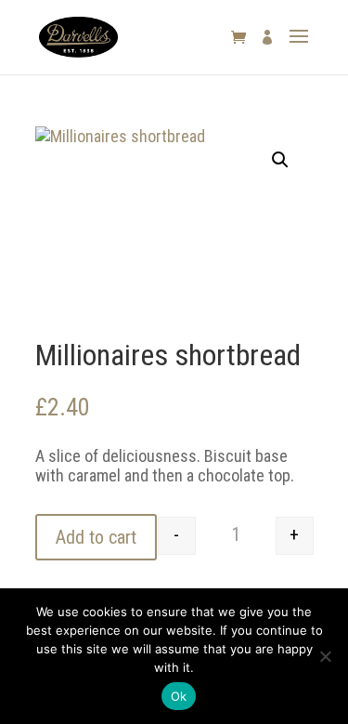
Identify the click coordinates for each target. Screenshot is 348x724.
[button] (280, 160)
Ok (179, 696)
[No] (325, 656)
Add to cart (96, 537)
